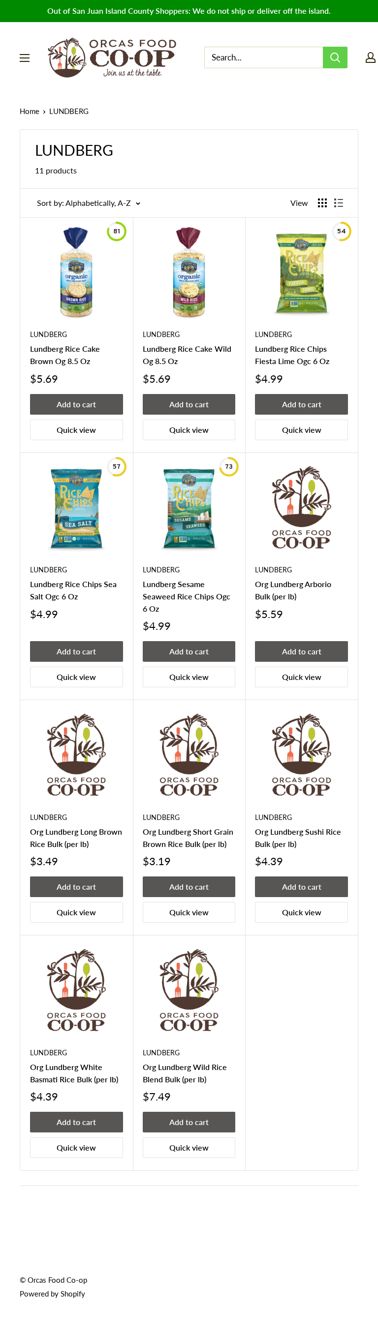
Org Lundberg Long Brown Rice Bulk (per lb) (76, 837)
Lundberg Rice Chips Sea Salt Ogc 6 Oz (73, 590)
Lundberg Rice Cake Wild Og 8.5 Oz (187, 355)
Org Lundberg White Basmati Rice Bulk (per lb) (74, 1073)
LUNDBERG (48, 334)
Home (29, 111)
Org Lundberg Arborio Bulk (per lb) (293, 590)
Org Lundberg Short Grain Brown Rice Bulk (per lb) (188, 837)
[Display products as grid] (322, 202)
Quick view (76, 429)
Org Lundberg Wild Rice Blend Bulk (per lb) (185, 1073)
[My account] (371, 57)
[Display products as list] (338, 202)
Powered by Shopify (52, 1293)
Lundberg (273, 569)
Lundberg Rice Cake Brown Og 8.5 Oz (65, 355)
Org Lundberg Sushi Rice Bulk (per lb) (298, 837)
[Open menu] (25, 58)
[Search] (335, 57)
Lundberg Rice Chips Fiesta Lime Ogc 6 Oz (292, 355)
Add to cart (76, 404)
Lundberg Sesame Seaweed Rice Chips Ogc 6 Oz (186, 596)
